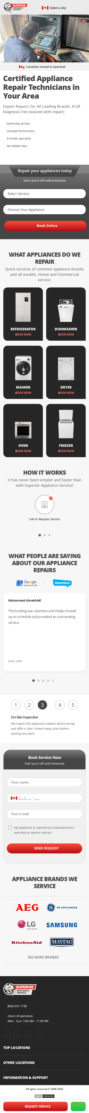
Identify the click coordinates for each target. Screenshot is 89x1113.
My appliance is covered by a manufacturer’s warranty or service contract (44, 830)
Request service (38, 1106)
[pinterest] (17, 1033)
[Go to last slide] (6, 535)
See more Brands (43, 957)
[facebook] (6, 1033)
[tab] (39, 535)
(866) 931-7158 (17, 1006)
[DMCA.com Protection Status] (44, 1096)
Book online (47, 225)
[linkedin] (39, 1033)
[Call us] (78, 1106)
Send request (46, 848)
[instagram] (28, 1033)
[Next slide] (83, 535)
